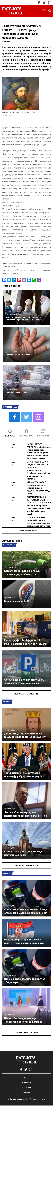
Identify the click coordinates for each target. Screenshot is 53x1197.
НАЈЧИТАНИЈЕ (26, 436)
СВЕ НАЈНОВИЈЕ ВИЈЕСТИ (27, 530)
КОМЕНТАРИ (43, 436)
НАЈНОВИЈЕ (10, 436)
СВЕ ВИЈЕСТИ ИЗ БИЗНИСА (26, 1032)
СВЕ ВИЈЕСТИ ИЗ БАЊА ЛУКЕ (26, 694)
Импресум (26, 1083)
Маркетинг (26, 1087)
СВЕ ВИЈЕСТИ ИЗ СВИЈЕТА (26, 865)
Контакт (26, 1092)
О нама (26, 1078)
